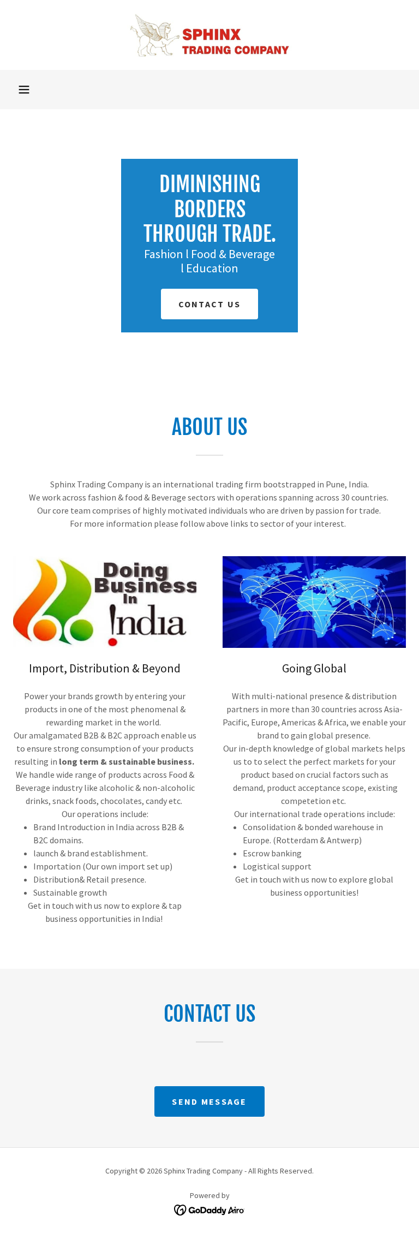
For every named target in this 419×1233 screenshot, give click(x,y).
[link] (209, 35)
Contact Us (209, 304)
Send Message (209, 1101)
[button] (24, 89)
